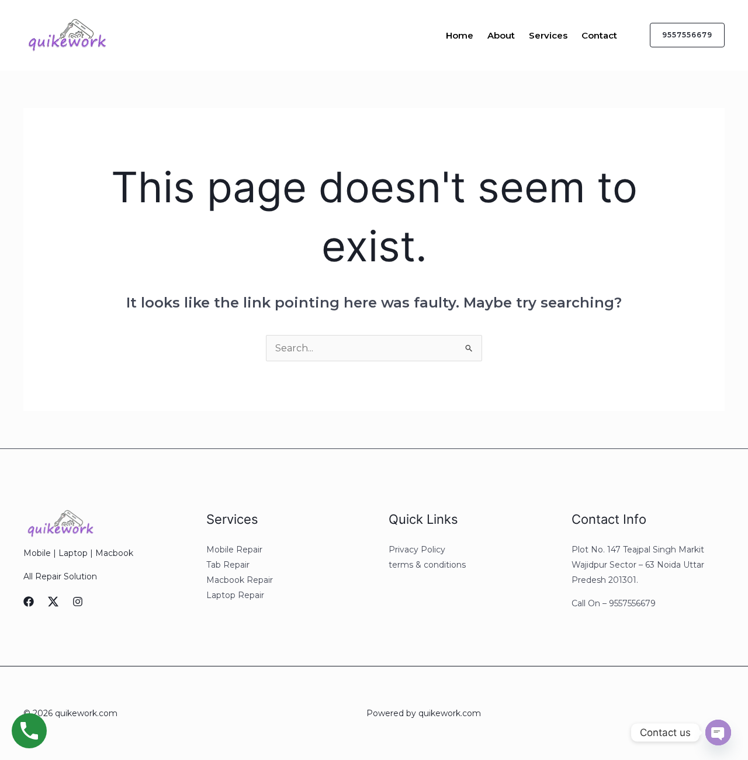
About (501, 35)
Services (548, 35)
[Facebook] (28, 601)
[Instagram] (77, 601)
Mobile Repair (234, 549)
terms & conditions (427, 564)
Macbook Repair (239, 580)
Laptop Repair (235, 595)
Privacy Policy (417, 549)
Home (459, 35)
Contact (599, 35)
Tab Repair (228, 564)
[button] (680, 35)
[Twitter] (53, 601)
